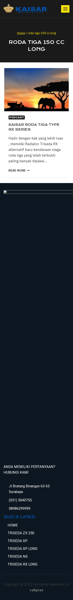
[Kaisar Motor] (25, 9)
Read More (19, 170)
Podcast (16, 117)
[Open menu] (65, 8)
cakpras (36, 590)
